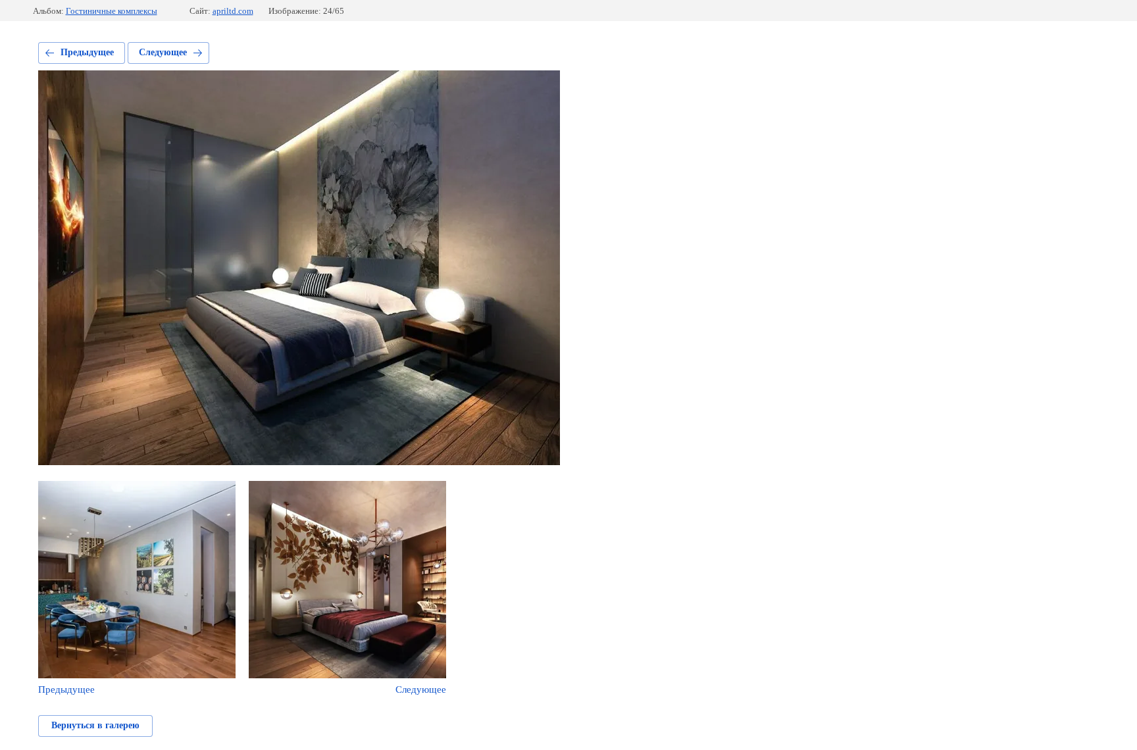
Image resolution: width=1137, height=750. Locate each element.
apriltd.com (233, 11)
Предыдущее (87, 52)
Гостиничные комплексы (111, 11)
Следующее (163, 52)
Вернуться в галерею (95, 725)
